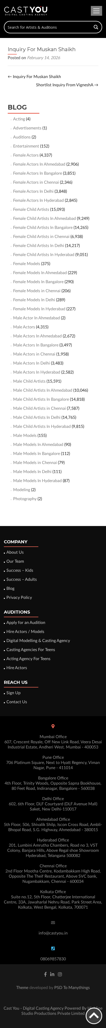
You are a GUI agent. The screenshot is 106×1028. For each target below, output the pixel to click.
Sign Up (13, 693)
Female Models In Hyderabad (39, 309)
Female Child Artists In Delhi (38, 246)
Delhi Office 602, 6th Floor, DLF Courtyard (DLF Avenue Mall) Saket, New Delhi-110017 (53, 804)
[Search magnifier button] (96, 27)
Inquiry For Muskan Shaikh (34, 77)
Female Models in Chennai (36, 291)
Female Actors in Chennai (36, 182)
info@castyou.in (53, 933)
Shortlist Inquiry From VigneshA (67, 85)
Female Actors (26, 155)
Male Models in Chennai (35, 463)
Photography (25, 499)
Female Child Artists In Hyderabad (43, 255)
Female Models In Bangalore (38, 282)
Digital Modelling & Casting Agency (38, 641)
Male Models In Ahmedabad (38, 445)
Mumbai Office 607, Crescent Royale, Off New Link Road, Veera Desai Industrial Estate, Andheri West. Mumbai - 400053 (53, 742)
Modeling (21, 490)
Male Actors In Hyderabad (36, 372)
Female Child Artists (31, 209)
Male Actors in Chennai (34, 354)
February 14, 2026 (43, 58)
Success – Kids (19, 570)
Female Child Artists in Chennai (41, 237)
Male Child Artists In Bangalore (41, 399)
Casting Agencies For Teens (30, 650)
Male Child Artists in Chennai (39, 408)
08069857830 (53, 959)
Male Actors (24, 327)
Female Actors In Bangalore (37, 173)
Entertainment (26, 146)
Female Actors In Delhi (33, 191)
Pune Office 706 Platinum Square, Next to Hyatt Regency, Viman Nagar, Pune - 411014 (53, 762)
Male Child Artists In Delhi (36, 417)
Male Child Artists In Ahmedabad (42, 390)
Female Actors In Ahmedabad (39, 164)
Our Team (15, 561)
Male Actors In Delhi (31, 363)
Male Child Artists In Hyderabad (42, 426)
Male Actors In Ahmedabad (37, 336)
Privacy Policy (19, 598)
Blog (10, 588)
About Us (15, 552)
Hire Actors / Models (25, 632)
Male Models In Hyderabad (37, 481)
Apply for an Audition (25, 623)
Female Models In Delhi (34, 300)
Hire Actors (16, 668)
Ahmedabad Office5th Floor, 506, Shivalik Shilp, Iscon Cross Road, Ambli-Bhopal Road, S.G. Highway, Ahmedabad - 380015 (53, 824)
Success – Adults (21, 579)
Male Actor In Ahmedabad (36, 318)
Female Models (26, 264)
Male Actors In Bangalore (35, 345)
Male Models (25, 436)
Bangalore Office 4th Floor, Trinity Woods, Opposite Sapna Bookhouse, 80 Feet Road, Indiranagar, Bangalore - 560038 (53, 783)
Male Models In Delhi (32, 472)
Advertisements (27, 128)
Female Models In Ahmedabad (40, 273)
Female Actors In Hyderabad (38, 200)
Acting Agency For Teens (28, 659)
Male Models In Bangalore (36, 454)
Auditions (22, 137)
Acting (19, 119)
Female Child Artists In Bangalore (43, 228)
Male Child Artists (29, 381)
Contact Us (16, 702)
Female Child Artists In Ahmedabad (44, 219)
